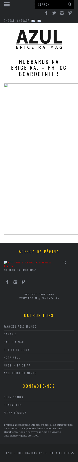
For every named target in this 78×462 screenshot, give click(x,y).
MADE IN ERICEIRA (17, 365)
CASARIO (10, 334)
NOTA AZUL (12, 357)
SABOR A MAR (14, 342)
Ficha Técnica (15, 412)
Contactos (13, 405)
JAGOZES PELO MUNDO (20, 326)
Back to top (60, 453)
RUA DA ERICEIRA (16, 350)
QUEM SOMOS (13, 397)
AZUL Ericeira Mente (20, 373)
